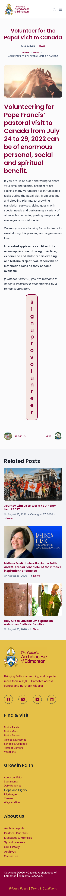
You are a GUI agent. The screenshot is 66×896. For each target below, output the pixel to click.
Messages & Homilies (18, 837)
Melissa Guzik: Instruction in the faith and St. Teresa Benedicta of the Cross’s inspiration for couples (32, 567)
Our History (12, 847)
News (42, 45)
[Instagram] (22, 699)
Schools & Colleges (15, 743)
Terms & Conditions (44, 888)
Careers (8, 798)
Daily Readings (12, 785)
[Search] (54, 9)
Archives (10, 851)
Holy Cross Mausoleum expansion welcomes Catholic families (28, 623)
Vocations (10, 751)
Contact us (11, 856)
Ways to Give (12, 802)
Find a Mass (11, 731)
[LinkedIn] (51, 699)
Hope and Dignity (15, 790)
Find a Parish (11, 727)
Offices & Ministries (15, 739)
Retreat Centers (13, 747)
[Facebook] (8, 699)
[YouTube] (37, 699)
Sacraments (11, 781)
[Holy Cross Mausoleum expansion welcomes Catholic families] (33, 599)
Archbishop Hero (15, 828)
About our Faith (13, 777)
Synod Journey (14, 842)
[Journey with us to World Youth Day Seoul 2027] (33, 484)
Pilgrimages (10, 794)
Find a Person (12, 735)
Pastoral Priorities (16, 833)
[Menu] (60, 9)
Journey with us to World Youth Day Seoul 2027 (30, 507)
